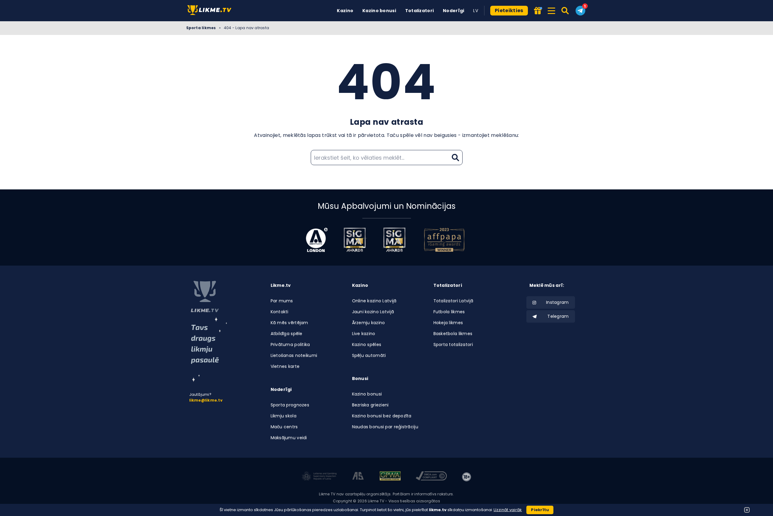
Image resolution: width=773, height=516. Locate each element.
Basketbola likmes (453, 334)
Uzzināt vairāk (508, 510)
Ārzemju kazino (368, 323)
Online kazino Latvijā (374, 301)
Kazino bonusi (379, 11)
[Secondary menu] (551, 9)
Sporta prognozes (290, 405)
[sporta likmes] (205, 296)
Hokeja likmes (448, 323)
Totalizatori (419, 11)
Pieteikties (509, 10)
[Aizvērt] (747, 510)
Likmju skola (283, 416)
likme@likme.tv (206, 400)
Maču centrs (284, 427)
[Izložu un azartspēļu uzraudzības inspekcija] (319, 477)
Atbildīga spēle (287, 334)
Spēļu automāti (369, 355)
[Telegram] (580, 10)
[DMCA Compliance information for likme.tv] (431, 477)
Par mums (282, 301)
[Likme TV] (211, 10)
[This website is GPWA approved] (390, 477)
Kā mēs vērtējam (289, 323)
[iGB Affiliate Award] (316, 239)
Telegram (558, 316)
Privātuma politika (290, 344)
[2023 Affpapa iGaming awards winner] (444, 239)
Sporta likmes (201, 27)
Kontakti (280, 312)
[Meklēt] (565, 10)
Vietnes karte (285, 366)
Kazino (345, 11)
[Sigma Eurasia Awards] (355, 239)
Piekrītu (540, 510)
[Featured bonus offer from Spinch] (538, 11)
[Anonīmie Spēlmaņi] (358, 477)
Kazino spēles (366, 344)
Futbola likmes (449, 312)
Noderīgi (453, 11)
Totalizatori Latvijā (453, 301)
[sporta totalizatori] (209, 349)
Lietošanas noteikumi (294, 355)
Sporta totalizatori (453, 344)
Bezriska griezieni (370, 405)
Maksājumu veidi (289, 438)
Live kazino (363, 334)
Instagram (557, 302)
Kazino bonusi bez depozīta (382, 416)
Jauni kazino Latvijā (373, 312)
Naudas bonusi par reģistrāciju (385, 427)
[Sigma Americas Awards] (394, 239)
